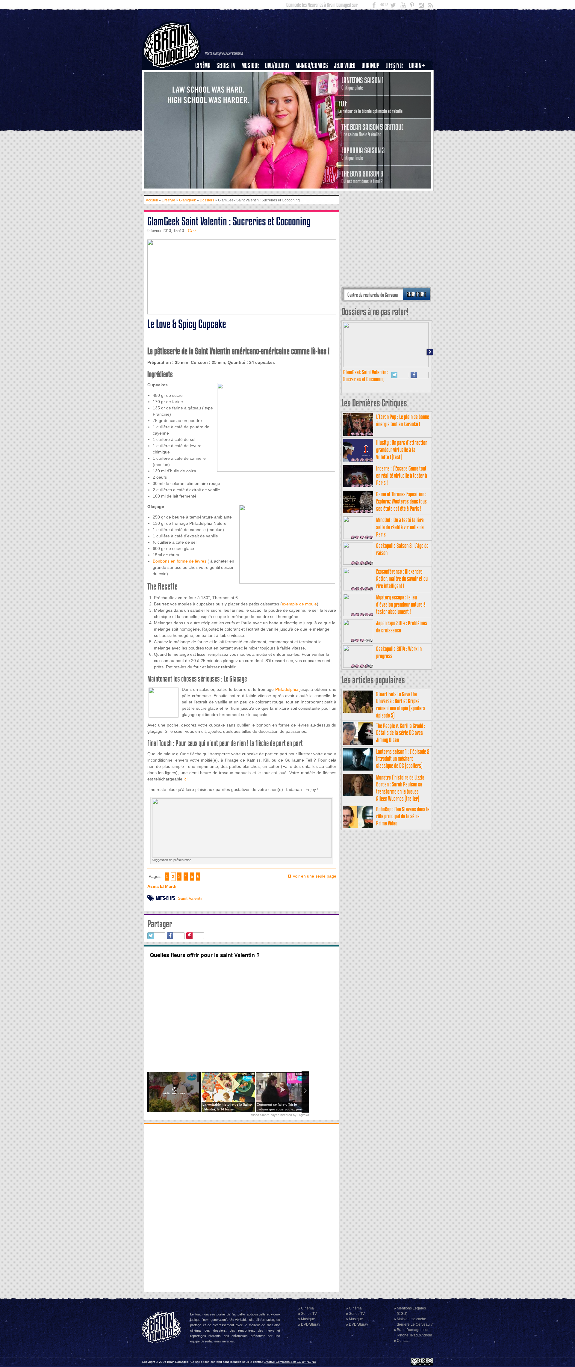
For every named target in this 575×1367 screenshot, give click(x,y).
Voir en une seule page (314, 876)
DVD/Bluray (277, 65)
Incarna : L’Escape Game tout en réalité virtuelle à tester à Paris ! (401, 475)
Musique (250, 65)
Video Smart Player (265, 1115)
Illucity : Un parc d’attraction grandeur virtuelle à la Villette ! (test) (401, 449)
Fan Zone (419, 76)
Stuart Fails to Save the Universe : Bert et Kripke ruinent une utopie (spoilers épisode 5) (400, 705)
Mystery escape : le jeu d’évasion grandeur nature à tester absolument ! (401, 604)
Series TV (226, 65)
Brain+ (417, 65)
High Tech (396, 96)
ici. (185, 779)
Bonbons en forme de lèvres (179, 561)
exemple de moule (299, 604)
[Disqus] (241, 1207)
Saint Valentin (191, 898)
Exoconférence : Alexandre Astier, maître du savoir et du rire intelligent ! (402, 578)
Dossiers (205, 86)
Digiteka (303, 1115)
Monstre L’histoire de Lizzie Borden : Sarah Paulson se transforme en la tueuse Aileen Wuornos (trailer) (400, 788)
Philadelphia (286, 689)
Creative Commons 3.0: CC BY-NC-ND (290, 1361)
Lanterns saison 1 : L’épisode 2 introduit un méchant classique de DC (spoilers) (402, 758)
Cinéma (203, 65)
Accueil (152, 200)
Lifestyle (394, 65)
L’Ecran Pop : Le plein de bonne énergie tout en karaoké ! (402, 420)
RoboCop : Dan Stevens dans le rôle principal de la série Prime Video (402, 816)
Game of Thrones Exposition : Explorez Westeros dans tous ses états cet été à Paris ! (401, 501)
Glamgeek (396, 86)
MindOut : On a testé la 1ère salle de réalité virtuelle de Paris (400, 527)
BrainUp (370, 65)
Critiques (205, 76)
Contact (403, 1341)
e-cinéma (205, 96)
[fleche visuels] (242, 854)
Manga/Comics (312, 65)
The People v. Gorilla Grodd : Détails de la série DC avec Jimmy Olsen (400, 733)
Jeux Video (344, 65)
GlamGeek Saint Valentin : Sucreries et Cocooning (365, 376)
